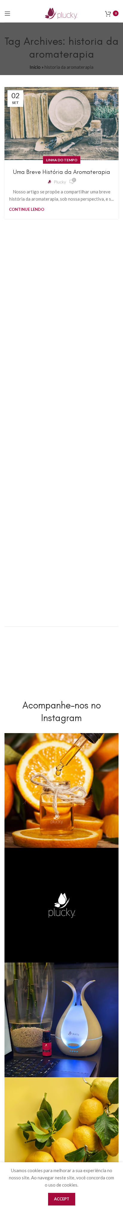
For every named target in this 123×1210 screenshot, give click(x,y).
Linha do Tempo (61, 160)
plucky (60, 181)
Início (35, 67)
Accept (61, 1198)
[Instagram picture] (61, 790)
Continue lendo (26, 209)
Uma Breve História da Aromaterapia (61, 171)
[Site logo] (61, 12)
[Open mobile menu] (7, 14)
